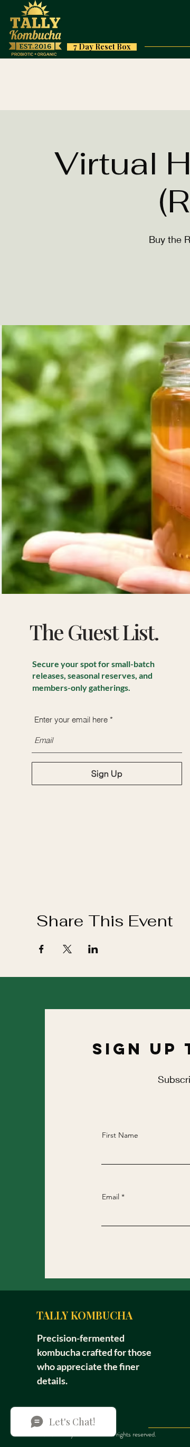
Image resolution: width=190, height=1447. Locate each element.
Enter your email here (71, 720)
